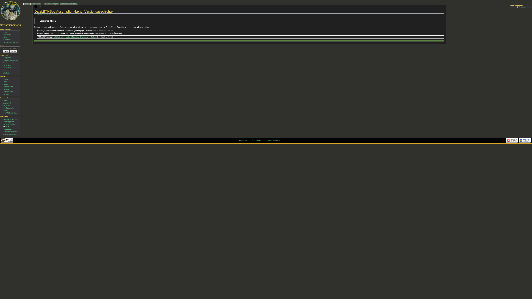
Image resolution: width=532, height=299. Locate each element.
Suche (2, 46)
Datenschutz (243, 140)
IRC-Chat (6, 105)
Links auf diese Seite (10, 119)
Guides (5, 84)
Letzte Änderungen (9, 68)
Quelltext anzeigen (51, 4)
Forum (5, 100)
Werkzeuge (7, 40)
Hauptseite (7, 58)
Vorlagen (6, 94)
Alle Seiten (6, 73)
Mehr (5, 37)
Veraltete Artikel (8, 63)
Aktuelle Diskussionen (10, 60)
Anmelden (522, 7)
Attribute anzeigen (9, 134)
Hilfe (39, 6)
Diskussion (84, 37)
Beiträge (94, 37)
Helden (5, 79)
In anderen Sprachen (10, 42)
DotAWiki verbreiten (10, 113)
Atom (7, 126)
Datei (27, 4)
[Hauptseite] (10, 11)
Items (5, 82)
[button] (239, 21)
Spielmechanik (8, 86)
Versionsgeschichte (68, 4)
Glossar (6, 89)
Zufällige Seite (8, 91)
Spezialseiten (7, 129)
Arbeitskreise (7, 103)
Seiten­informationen (10, 131)
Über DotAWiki (257, 140)
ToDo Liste (7, 65)
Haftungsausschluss (273, 140)
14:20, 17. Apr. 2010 (62, 37)
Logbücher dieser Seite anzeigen (47, 15)
